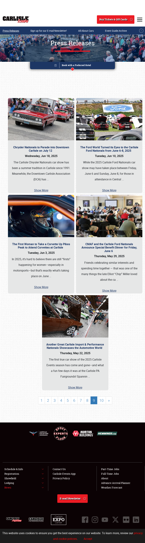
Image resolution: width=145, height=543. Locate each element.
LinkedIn (136, 519)
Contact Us (59, 469)
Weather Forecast (111, 487)
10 (101, 400)
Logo (16, 19)
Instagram (95, 519)
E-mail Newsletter (70, 498)
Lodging (9, 483)
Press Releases (11, 30)
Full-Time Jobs (110, 473)
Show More (41, 190)
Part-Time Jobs (110, 469)
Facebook (85, 519)
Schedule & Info (13, 469)
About (104, 478)
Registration (11, 473)
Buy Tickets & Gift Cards (113, 19)
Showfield (10, 478)
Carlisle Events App (64, 473)
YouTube (105, 519)
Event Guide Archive (116, 30)
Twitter (115, 519)
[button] (72, 66)
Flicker (126, 519)
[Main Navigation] (139, 19)
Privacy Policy (61, 478)
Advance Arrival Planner (115, 483)
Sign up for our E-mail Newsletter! (48, 30)
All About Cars (86, 30)
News (7, 487)
